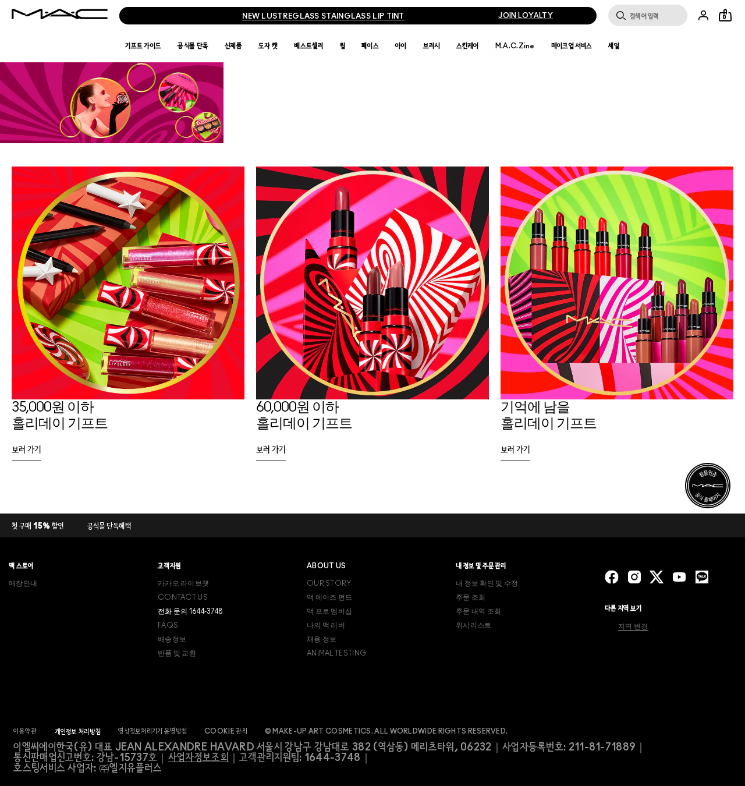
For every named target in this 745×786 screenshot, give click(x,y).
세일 (614, 46)
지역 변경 (633, 626)
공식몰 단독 (193, 46)
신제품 (233, 46)
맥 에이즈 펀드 (329, 597)
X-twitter (657, 577)
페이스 (370, 46)
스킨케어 (467, 46)
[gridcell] (128, 321)
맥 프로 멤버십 (329, 611)
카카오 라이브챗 (183, 583)
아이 (401, 46)
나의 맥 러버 (326, 625)
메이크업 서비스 (571, 46)
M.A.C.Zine (515, 46)
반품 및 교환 (177, 653)
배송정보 (172, 639)
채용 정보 (322, 639)
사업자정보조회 (198, 758)
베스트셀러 (309, 46)
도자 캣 (268, 46)
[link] (26, 453)
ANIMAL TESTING (336, 653)
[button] (372, 102)
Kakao (702, 577)
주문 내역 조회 (478, 611)
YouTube (679, 577)
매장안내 (23, 583)
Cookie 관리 (225, 731)
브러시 (431, 46)
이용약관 (25, 731)
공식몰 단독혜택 (109, 526)
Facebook (612, 577)
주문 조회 (471, 597)
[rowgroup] (372, 321)
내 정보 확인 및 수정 (487, 583)
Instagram (634, 577)
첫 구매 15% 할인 (38, 526)
